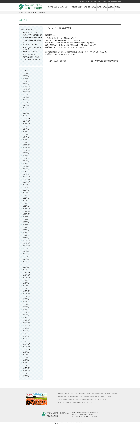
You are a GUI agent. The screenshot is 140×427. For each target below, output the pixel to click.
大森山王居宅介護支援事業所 (66, 399)
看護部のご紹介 (62, 396)
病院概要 (118, 7)
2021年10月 (26, 214)
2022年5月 (26, 195)
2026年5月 (26, 81)
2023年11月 (26, 147)
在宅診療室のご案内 (90, 7)
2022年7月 (26, 190)
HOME (21, 12)
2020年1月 (26, 270)
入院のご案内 (64, 7)
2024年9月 (26, 126)
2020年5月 (26, 259)
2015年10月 (26, 370)
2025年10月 (26, 92)
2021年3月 (26, 232)
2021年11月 (26, 211)
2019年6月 (26, 285)
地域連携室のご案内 (76, 7)
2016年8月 (26, 355)
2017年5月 (26, 333)
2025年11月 (26, 89)
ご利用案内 (68, 402)
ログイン (89, 402)
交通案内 (111, 7)
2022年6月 (26, 193)
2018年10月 (26, 296)
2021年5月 (26, 227)
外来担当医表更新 (29, 54)
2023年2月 (26, 171)
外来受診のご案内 (53, 7)
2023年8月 (26, 155)
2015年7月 (26, 376)
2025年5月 (26, 105)
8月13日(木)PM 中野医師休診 (32, 37)
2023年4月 (26, 166)
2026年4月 (26, 84)
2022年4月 (26, 198)
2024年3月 (26, 139)
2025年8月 (26, 97)
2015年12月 (26, 368)
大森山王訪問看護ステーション (84, 399)
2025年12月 (26, 86)
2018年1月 (26, 317)
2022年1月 (26, 206)
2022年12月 (26, 177)
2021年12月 (26, 208)
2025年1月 (26, 116)
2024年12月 (26, 118)
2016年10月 (26, 349)
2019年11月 (26, 275)
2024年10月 (26, 124)
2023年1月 (26, 174)
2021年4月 (26, 230)
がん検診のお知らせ (30, 44)
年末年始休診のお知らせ (31, 57)
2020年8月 (26, 251)
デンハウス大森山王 (100, 399)
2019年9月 (26, 280)
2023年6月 (26, 161)
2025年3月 (26, 110)
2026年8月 (26, 73)
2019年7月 (26, 283)
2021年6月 (26, 224)
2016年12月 (26, 344)
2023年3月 (26, 169)
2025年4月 (26, 108)
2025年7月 (26, 100)
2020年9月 (26, 248)
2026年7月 (26, 76)
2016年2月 (26, 362)
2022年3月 (26, 201)
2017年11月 (26, 323)
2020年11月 (26, 243)
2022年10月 (26, 182)
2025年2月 (26, 113)
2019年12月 (26, 272)
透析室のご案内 (102, 7)
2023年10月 (26, 150)
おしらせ (27, 12)
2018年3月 (26, 312)
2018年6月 (26, 304)
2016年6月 (26, 357)
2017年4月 (26, 336)
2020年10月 (26, 246)
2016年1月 (26, 365)
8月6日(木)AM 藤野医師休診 (32, 35)
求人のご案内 (96, 1)
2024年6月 (26, 134)
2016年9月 (26, 352)
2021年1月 (26, 238)
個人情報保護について (79, 402)
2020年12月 (26, 240)
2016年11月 (26, 347)
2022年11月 (26, 179)
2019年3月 (26, 288)
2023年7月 (26, 158)
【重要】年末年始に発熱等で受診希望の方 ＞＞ (105, 61)
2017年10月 (26, 325)
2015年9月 (26, 373)
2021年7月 (26, 222)
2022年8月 (26, 187)
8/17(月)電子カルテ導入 (31, 32)
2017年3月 (26, 339)
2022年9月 (26, 185)
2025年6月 (26, 102)
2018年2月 (26, 315)
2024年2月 (26, 142)
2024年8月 (26, 129)
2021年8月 (26, 219)
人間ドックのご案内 (105, 396)
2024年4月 (26, 137)
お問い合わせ (85, 1)
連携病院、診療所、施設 (91, 396)
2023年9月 (26, 153)
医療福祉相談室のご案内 (75, 396)
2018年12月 (26, 291)
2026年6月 (26, 78)
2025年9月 (26, 94)
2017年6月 (26, 331)
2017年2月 (26, 341)
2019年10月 (26, 278)
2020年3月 (26, 264)
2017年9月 (26, 328)
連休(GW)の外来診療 (30, 51)
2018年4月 (26, 309)
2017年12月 (26, 320)
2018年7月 (26, 301)
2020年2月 (26, 267)
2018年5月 (26, 307)
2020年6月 (26, 256)
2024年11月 (26, 121)
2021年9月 (26, 216)
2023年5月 (26, 163)
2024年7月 (26, 131)
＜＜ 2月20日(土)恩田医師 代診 (55, 61)
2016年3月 (26, 360)
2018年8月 (26, 299)
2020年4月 (26, 262)
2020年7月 (26, 254)
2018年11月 (26, 293)
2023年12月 (26, 145)
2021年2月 (26, 235)
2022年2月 (26, 203)
